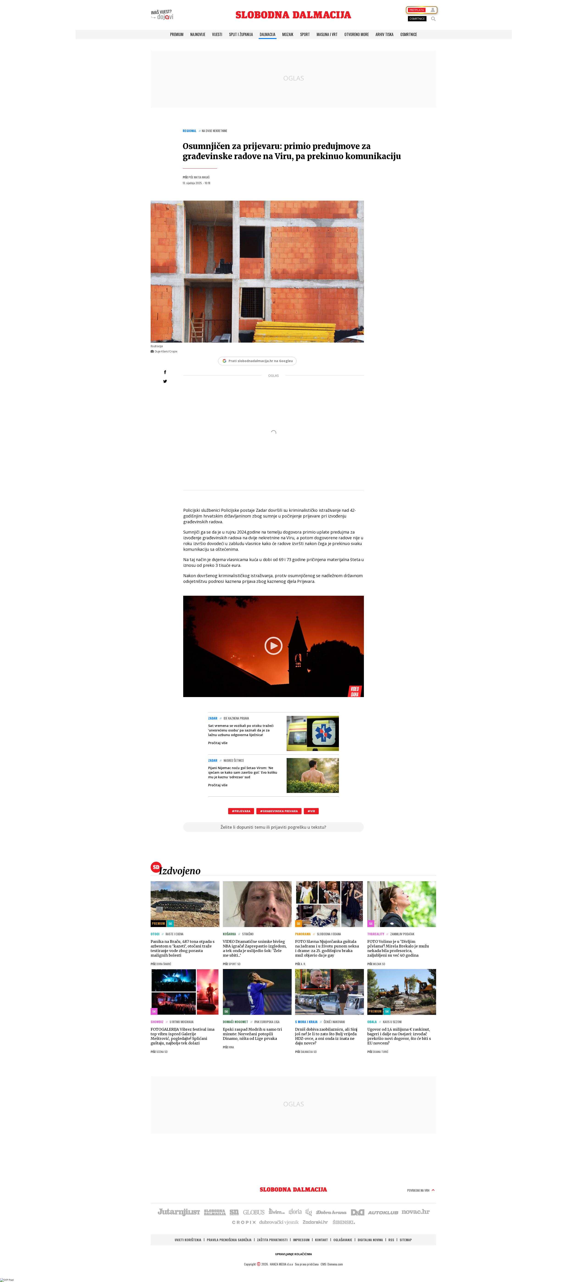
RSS (391, 1239)
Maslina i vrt (327, 34)
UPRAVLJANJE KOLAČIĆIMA (293, 1254)
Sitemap (406, 1239)
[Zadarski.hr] (315, 1222)
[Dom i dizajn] (357, 1211)
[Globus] (254, 1211)
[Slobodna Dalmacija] (293, 15)
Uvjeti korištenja (188, 1239)
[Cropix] (243, 1222)
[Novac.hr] (416, 1211)
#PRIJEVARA (241, 811)
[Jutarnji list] (178, 1211)
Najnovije (197, 34)
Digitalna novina (370, 1239)
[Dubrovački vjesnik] (279, 1222)
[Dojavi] (162, 15)
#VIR (311, 811)
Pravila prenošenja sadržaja (229, 1239)
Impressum (301, 1239)
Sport (305, 34)
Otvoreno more (356, 34)
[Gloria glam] (309, 1211)
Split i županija (241, 34)
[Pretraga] (433, 18)
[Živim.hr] (277, 1211)
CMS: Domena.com (332, 1264)
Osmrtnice (408, 34)
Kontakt (321, 1239)
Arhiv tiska (384, 34)
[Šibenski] (344, 1222)
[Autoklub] (383, 1211)
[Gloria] (295, 1211)
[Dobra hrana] (331, 1211)
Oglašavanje (342, 1239)
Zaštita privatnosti (272, 1239)
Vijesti (217, 34)
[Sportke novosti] (234, 1211)
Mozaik (287, 34)
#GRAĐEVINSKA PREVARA (279, 811)
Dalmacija (267, 34)
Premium (176, 34)
